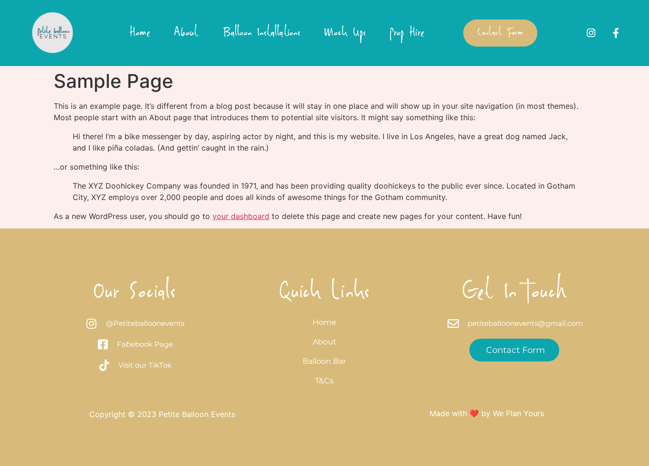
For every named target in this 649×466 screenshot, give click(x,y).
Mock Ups (345, 33)
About (186, 33)
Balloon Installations (261, 33)
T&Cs (324, 380)
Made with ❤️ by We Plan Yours (486, 413)
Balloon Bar (324, 361)
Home (139, 33)
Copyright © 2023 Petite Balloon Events (162, 414)
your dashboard (240, 216)
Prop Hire (407, 33)
